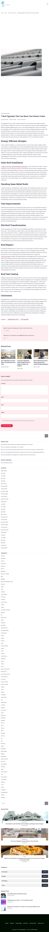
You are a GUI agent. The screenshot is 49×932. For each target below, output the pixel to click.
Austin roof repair (5, 256)
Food (2, 643)
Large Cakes (3, 697)
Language (3, 694)
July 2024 (3, 535)
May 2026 (3, 478)
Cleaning (3, 599)
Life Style (3, 705)
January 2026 (4, 488)
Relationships (4, 751)
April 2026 (3, 481)
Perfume (3, 736)
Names (2, 728)
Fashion (2, 638)
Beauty (2, 568)
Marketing (3, 717)
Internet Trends (4, 684)
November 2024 (4, 524)
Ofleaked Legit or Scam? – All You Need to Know (20, 900)
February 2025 (4, 517)
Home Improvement (5, 113)
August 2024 (4, 532)
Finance (2, 640)
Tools (2, 784)
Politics (2, 746)
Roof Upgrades (24, 319)
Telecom (3, 782)
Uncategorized (4, 792)
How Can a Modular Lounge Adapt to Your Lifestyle (12, 447)
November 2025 (4, 494)
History (2, 663)
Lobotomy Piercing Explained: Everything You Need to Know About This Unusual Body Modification (22, 452)
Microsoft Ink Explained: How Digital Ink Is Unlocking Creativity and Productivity (18, 454)
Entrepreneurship (5, 630)
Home (2, 666)
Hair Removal (4, 656)
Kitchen (2, 692)
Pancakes (3, 733)
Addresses (3, 558)
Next (4, 338)
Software (3, 766)
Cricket (2, 604)
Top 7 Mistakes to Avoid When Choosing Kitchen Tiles (8, 362)
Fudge (2, 648)
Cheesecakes (4, 594)
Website (2, 412)
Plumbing (3, 743)
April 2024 (3, 542)
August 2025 (3, 501)
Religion (2, 753)
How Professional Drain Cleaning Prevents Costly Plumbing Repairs (41, 362)
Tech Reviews (4, 777)
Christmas (3, 597)
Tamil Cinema (4, 771)
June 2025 (3, 506)
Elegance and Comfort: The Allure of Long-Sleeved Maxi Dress (23, 906)
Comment (3, 383)
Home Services (4, 676)
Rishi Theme (34, 929)
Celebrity (3, 592)
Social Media (4, 764)
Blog (2, 576)
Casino (2, 586)
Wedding (3, 797)
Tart (2, 774)
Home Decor (4, 671)
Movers (2, 723)
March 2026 (3, 483)
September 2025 (4, 499)
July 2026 (3, 473)
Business (3, 584)
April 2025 (3, 512)
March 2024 (3, 545)
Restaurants (3, 756)
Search (46, 435)
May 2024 (3, 540)
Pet (1, 738)
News (2, 730)
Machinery (3, 715)
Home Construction (5, 669)
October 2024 (4, 527)
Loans (2, 712)
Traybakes (3, 789)
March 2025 (3, 514)
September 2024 (4, 529)
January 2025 (4, 519)
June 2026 (3, 476)
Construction (4, 602)
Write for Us (41, 923)
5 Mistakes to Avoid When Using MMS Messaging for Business (19, 335)
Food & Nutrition (4, 646)
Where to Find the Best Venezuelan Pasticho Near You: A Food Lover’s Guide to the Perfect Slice (22, 449)
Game (2, 651)
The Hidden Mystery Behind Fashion (17, 893)
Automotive (3, 563)
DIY (1, 615)
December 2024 (4, 522)
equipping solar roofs (13, 319)
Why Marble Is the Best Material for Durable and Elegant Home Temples (17, 444)
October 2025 (4, 496)
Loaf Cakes (3, 710)
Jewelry (2, 687)
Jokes (2, 689)
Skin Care (3, 761)
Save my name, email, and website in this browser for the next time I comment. (18, 420)
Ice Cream (3, 679)
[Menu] (47, 4)
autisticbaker (23, 929)
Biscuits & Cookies (5, 574)
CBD (2, 589)
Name (2, 397)
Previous (7, 330)
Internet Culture (4, 682)
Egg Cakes (3, 625)
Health (2, 661)
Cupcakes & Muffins (5, 610)
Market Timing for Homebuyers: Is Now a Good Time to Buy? (18, 328)
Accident (3, 556)
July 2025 (3, 504)
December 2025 (4, 491)
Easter (2, 620)
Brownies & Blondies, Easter (7, 581)
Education (3, 622)
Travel (2, 787)
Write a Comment (21, 120)
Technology (3, 779)
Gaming (3, 653)
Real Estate (3, 748)
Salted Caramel (4, 759)
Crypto (2, 607)
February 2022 (4, 548)
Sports (2, 769)
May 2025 (3, 509)
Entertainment (4, 627)
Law (2, 699)
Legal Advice (4, 702)
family (2, 635)
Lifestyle (3, 707)
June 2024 (3, 537)
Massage (3, 720)
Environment (4, 633)
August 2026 (4, 470)
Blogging (3, 579)
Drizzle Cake (3, 617)
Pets (2, 741)
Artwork (2, 561)
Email (2, 404)
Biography (3, 571)
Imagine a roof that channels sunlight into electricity (14, 166)
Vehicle (2, 795)
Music (2, 725)
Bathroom (3, 566)
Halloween (3, 658)
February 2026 (4, 486)
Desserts (3, 612)
